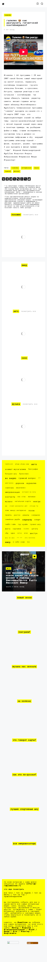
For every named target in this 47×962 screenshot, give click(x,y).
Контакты (10, 497)
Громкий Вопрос (27, 478)
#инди (6, 931)
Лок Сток (21, 497)
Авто (34, 464)
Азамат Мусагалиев (15, 469)
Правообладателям (13, 896)
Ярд (28, 542)
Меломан (31, 497)
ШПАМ (26, 533)
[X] (14, 178)
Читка (19, 533)
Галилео (8, 15)
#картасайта (10, 933)
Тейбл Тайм (10, 524)
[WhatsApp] (21, 178)
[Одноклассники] (7, 178)
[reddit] (29, 178)
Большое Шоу (11, 474)
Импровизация (12, 492)
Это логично (30, 538)
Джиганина (9, 483)
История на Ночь (29, 492)
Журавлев (31, 483)
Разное (17, 171)
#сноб (31, 930)
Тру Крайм (23, 524)
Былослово (24, 474)
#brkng (15, 928)
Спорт (37, 520)
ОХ (6, 506)
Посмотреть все (30, 215)
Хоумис (26, 528)
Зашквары (9, 488)
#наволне (26, 928)
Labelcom (9, 464)
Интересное (26, 168)
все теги (8, 893)
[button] (37, 3)
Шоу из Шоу (9, 538)
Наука (36, 168)
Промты (8, 515)
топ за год (18, 895)
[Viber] (18, 178)
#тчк (15, 931)
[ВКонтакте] (3, 178)
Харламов (17, 529)
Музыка (8, 502)
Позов (31, 511)
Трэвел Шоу (35, 524)
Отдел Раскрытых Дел (18, 506)
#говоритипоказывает (14, 930)
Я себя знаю (19, 542)
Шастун (33, 533)
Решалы (26, 515)
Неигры (36, 502)
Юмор (7, 542)
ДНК (39, 477)
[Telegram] (10, 178)
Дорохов (20, 483)
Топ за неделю (23, 893)
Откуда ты (34, 506)
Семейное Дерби (12, 519)
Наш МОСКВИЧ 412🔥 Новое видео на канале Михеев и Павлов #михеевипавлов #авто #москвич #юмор (22, 578)
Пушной (8, 171)
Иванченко (20, 488)
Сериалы (27, 520)
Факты (7, 529)
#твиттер (25, 931)
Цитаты (34, 529)
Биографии (33, 469)
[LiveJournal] (25, 178)
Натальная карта (23, 501)
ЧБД (6, 533)
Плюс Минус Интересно (15, 510)
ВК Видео (10, 478)
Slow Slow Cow (22, 464)
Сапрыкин (35, 515)
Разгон (17, 515)
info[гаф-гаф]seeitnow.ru (20, 885)
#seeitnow (22, 922)
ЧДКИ (13, 533)
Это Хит (19, 537)
